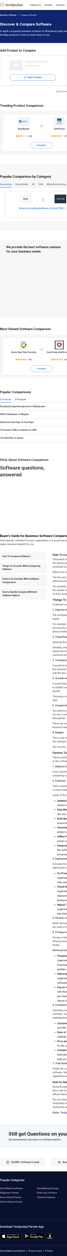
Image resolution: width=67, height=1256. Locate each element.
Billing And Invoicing (56, 184)
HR (33, 184)
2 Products (5, 399)
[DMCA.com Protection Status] (50, 1238)
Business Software (8, 15)
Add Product (34, 77)
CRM (40, 184)
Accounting (6, 184)
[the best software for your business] (11, 6)
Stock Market (21, 184)
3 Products (20, 399)
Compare (41, 145)
